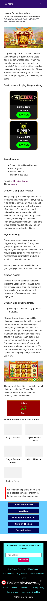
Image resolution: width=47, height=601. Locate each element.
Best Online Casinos (16, 569)
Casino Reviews (23, 530)
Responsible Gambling (30, 592)
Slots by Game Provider (23, 517)
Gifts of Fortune (34, 459)
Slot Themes (8, 573)
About (5, 588)
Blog (23, 578)
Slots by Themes (23, 524)
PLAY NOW (23, 115)
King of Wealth (13, 437)
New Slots (23, 511)
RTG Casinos (33, 569)
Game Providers (37, 573)
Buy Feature (22, 573)
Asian (14, 184)
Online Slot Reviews (23, 505)
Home (7, 13)
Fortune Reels (12, 481)
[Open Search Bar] (41, 4)
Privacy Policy (38, 588)
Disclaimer (24, 588)
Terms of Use (12, 592)
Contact (14, 588)
